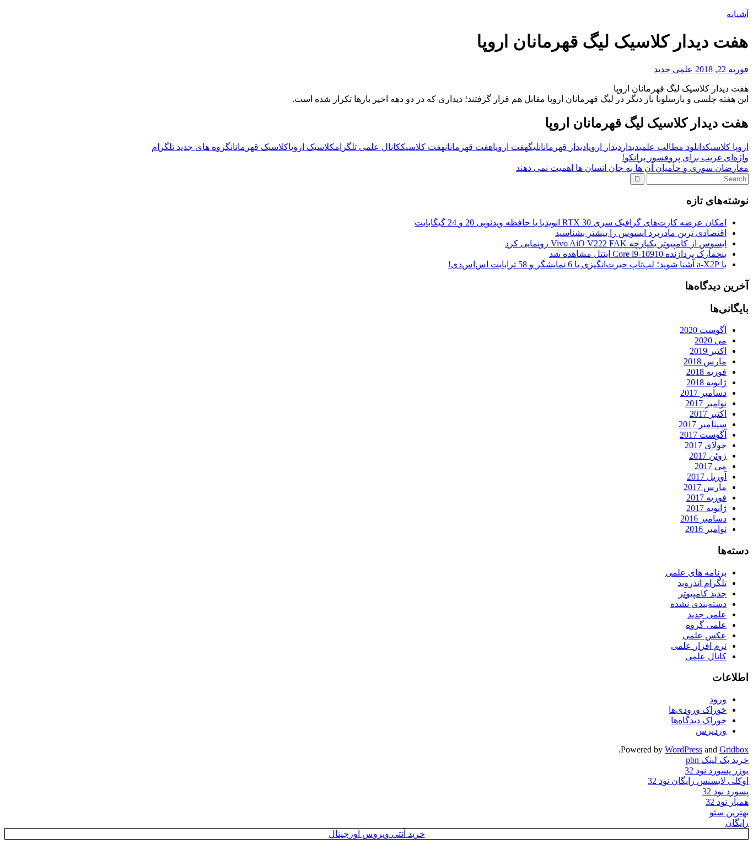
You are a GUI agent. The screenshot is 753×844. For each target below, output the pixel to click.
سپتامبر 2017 (703, 424)
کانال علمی (706, 656)
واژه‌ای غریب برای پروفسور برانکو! (685, 157)
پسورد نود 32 (725, 791)
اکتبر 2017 (708, 413)
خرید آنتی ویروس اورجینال (377, 833)
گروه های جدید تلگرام (191, 147)
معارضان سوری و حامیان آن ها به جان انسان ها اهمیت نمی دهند (632, 168)
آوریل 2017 (707, 476)
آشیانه (738, 14)
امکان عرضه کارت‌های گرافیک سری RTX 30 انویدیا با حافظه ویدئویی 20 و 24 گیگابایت (571, 222)
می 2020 (711, 340)
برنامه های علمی (696, 572)
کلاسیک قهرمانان (259, 147)
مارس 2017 (705, 487)
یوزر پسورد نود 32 (717, 770)
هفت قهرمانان (469, 147)
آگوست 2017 (703, 434)
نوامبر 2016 (706, 529)
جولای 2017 (706, 445)
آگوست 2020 (703, 330)
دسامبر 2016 (703, 518)
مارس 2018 (705, 361)
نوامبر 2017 (706, 403)
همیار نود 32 (727, 802)
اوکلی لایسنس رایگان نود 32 (698, 781)
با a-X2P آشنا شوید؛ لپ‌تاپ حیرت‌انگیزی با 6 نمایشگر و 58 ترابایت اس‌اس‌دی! (587, 264)
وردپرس (711, 730)
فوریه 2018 (706, 372)
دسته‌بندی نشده (698, 604)
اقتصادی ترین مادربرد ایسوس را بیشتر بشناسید (641, 233)
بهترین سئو (729, 812)
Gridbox (734, 749)
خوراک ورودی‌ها (698, 709)
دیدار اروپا (603, 147)
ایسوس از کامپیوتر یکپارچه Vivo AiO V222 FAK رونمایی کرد (616, 243)
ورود (718, 699)
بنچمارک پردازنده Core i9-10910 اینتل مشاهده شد (638, 254)
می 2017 (711, 466)
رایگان (737, 822)
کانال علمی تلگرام (368, 147)
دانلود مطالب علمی (672, 147)
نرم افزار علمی (699, 646)
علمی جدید (673, 69)
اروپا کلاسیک (727, 147)
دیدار (630, 147)
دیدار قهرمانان (562, 147)
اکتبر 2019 (708, 351)
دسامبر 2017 (703, 392)
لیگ (533, 147)
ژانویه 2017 (706, 508)
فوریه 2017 (706, 497)
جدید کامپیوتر (703, 593)
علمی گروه (706, 625)
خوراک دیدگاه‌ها (699, 720)
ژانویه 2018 (706, 382)
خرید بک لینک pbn (717, 760)
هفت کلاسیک (423, 147)
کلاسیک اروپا (311, 147)
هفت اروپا (510, 147)
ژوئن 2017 (708, 455)
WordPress (683, 749)
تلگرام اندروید (702, 583)
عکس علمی (704, 635)
